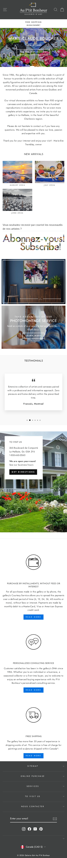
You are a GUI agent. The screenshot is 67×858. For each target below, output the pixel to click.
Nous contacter (32, 806)
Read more (33, 617)
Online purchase (33, 776)
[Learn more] (33, 327)
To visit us (32, 796)
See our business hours (21, 465)
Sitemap (32, 766)
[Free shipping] (33, 715)
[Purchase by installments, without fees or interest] (33, 562)
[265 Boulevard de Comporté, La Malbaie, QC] (33, 481)
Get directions (23, 472)
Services (33, 786)
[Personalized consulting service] (33, 642)
